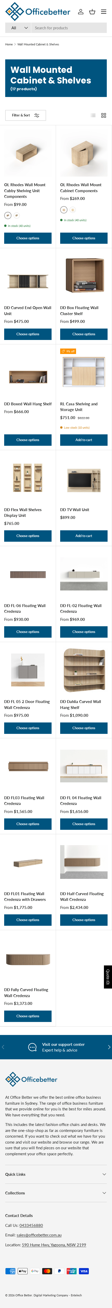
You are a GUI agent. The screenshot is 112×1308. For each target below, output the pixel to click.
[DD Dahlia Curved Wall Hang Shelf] (84, 669)
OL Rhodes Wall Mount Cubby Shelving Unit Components (25, 190)
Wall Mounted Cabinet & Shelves (38, 44)
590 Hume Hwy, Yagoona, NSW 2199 (54, 1244)
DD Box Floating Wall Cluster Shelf (79, 310)
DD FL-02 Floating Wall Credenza (81, 608)
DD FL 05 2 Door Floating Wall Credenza (27, 704)
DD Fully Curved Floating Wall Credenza (26, 992)
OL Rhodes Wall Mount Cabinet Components (81, 187)
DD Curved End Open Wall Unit (27, 310)
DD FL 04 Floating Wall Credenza (80, 800)
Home (9, 44)
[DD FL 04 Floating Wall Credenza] (84, 766)
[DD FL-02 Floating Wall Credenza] (84, 573)
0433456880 (31, 1225)
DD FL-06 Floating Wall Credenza (25, 608)
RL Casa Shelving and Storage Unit (79, 406)
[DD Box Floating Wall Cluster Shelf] (84, 276)
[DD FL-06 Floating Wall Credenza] (28, 573)
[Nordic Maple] (17, 215)
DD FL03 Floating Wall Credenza (24, 800)
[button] (92, 11)
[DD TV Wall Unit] (84, 478)
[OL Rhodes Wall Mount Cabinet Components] (84, 153)
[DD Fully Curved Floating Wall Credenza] (28, 958)
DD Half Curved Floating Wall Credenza (82, 896)
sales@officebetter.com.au (39, 1235)
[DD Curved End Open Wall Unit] (28, 276)
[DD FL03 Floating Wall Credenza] (28, 766)
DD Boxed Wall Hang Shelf (28, 403)
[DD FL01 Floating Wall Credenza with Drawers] (28, 862)
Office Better (23, 1295)
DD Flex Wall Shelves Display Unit (23, 512)
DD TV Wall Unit (74, 509)
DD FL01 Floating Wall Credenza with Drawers (25, 896)
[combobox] (56, 28)
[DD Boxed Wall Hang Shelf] (28, 372)
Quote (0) (108, 977)
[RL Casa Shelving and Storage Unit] (84, 372)
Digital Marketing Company (51, 1295)
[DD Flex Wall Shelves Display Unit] (28, 478)
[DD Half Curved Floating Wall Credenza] (84, 862)
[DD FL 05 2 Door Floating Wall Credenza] (28, 669)
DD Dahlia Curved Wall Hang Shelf (80, 704)
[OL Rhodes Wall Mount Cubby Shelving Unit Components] (28, 153)
